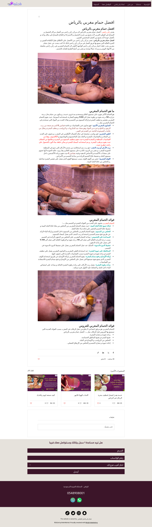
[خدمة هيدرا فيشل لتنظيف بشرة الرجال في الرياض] (109, 382)
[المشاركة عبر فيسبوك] (113, 353)
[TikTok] (67, 513)
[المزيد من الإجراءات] (39, 16)
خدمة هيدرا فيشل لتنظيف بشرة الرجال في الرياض (110, 396)
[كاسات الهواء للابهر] (76, 382)
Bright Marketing (92, 523)
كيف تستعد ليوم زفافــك (46, 395)
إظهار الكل (30, 370)
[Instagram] (79, 513)
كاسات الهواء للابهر (81, 395)
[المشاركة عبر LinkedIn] (103, 353)
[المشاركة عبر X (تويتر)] (108, 353)
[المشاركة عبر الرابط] (98, 353)
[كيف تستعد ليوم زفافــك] (42, 382)
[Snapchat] (84, 513)
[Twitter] (73, 513)
